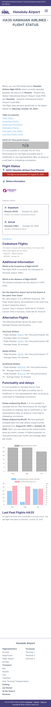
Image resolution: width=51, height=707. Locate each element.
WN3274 (21, 373)
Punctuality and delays (12, 131)
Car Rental (7, 688)
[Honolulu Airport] (5, 11)
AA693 (21, 341)
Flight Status (8, 118)
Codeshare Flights (10, 121)
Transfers (6, 678)
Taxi (4, 675)
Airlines (5, 662)
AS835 (21, 354)
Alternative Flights (10, 128)
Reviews (6, 694)
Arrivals (5, 652)
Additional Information (12, 124)
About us (43, 702)
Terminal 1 (30, 652)
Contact (36, 702)
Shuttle (5, 671)
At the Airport (8, 691)
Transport (7, 665)
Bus (4, 668)
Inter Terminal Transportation (15, 681)
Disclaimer (28, 702)
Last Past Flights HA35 (12, 134)
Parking (5, 684)
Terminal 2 (30, 655)
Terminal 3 (30, 658)
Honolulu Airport (26, 12)
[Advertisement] (25, 56)
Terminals (30, 649)
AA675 (21, 335)
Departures (7, 655)
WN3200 (22, 367)
